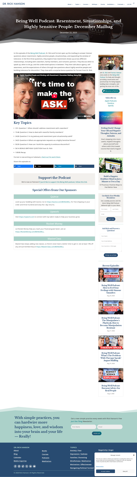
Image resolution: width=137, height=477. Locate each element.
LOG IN (129, 4)
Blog (15, 454)
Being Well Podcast (37, 53)
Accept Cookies (105, 471)
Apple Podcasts (111, 101)
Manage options (100, 466)
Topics (77, 4)
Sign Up (111, 219)
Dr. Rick (105, 73)
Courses (85, 4)
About (69, 4)
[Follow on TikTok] (22, 466)
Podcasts (120, 4)
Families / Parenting (78, 457)
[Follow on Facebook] (15, 466)
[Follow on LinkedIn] (30, 466)
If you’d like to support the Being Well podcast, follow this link (63, 182)
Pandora (111, 103)
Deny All (125, 471)
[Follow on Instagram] (19, 466)
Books (44, 451)
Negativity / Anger (106, 450)
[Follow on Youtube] (34, 466)
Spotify (111, 106)
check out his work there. (51, 157)
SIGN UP (97, 433)
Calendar (17, 457)
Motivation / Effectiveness (80, 464)
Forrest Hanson (116, 73)
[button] (134, 455)
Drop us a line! (110, 255)
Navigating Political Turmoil (82, 468)
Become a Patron (111, 91)
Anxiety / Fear (76, 450)
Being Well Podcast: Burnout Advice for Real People (111, 388)
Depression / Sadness (78, 454)
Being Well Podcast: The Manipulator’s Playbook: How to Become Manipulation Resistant (111, 323)
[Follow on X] (26, 466)
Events (103, 4)
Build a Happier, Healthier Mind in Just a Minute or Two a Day (110, 179)
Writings (94, 4)
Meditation (110, 4)
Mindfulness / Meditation (80, 461)
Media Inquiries (20, 461)
